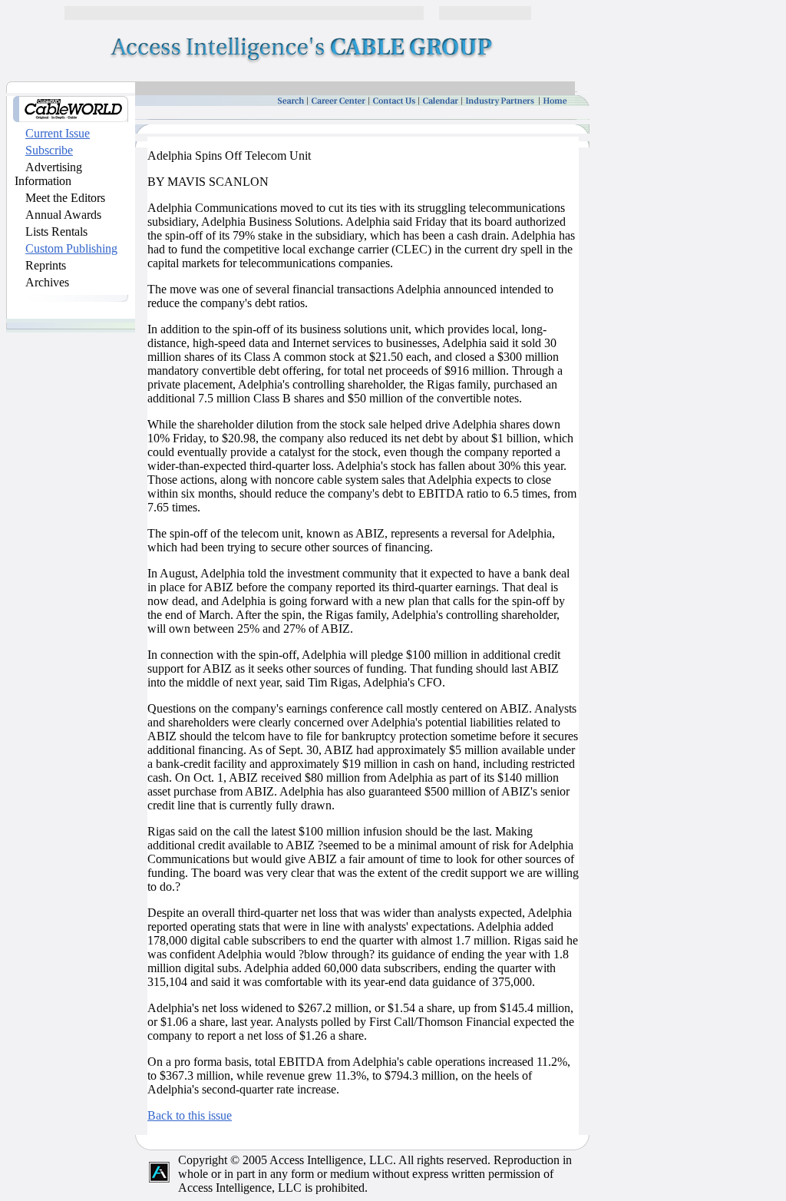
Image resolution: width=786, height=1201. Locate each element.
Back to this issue (189, 1115)
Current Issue (57, 133)
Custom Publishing (71, 248)
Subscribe (49, 150)
